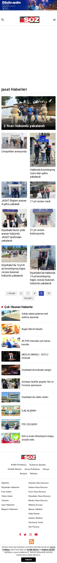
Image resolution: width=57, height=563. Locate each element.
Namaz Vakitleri (35, 509)
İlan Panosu (33, 527)
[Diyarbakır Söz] (29, 20)
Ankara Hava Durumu (38, 487)
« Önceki (11, 293)
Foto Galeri (6, 492)
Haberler (5, 483)
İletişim (23, 473)
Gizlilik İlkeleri (15, 469)
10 (49, 293)
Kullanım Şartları (38, 465)
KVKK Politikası (19, 465)
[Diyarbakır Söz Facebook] (20, 534)
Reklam (33, 473)
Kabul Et (28, 560)
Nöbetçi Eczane (35, 505)
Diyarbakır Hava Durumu (39, 496)
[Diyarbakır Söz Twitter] (25, 534)
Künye (46, 469)
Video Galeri (7, 496)
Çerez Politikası (32, 469)
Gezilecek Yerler (35, 522)
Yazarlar (5, 500)
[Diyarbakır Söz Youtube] (36, 534)
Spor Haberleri (8, 505)
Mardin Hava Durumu (38, 500)
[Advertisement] (28, 55)
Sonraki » (28, 298)
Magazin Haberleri (9, 509)
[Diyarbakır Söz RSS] (31, 541)
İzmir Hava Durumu (37, 492)
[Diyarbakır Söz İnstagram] (30, 534)
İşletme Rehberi (35, 518)
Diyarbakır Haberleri (10, 487)
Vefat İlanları (34, 514)
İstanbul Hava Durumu (38, 483)
